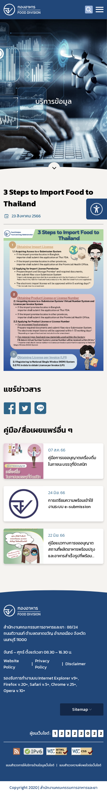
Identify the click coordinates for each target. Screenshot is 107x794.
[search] (89, 9)
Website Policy (11, 664)
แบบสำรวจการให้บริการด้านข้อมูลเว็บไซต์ (30, 765)
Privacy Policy (42, 664)
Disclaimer (75, 664)
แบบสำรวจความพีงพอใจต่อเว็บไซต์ (80, 765)
